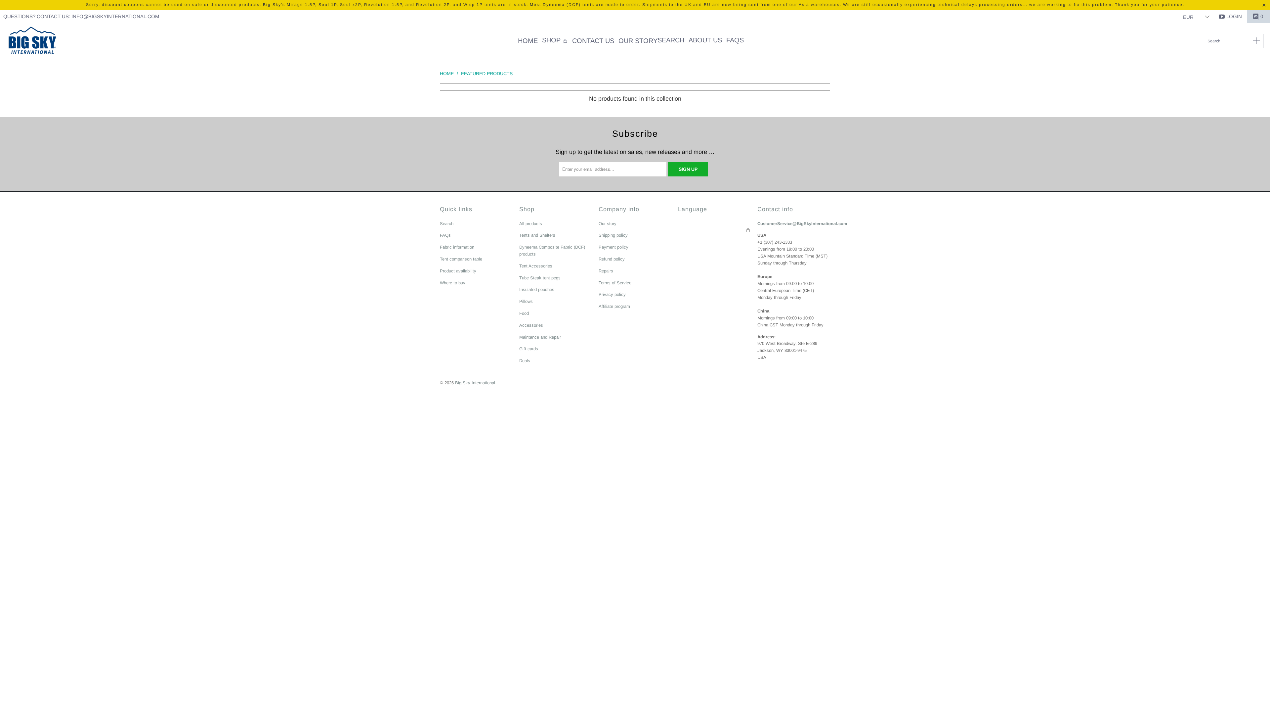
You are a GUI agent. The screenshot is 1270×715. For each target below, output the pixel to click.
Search (446, 223)
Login (1234, 16)
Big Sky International (475, 382)
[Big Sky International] (32, 41)
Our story (607, 223)
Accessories (531, 325)
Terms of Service (615, 282)
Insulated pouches (536, 289)
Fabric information (457, 247)
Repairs (606, 270)
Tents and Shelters (537, 235)
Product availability (458, 270)
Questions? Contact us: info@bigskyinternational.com (81, 16)
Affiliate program (614, 306)
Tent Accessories (535, 265)
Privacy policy (612, 294)
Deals (524, 360)
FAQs (445, 235)
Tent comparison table (461, 259)
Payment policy (613, 247)
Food (524, 313)
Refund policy (612, 259)
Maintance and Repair (540, 337)
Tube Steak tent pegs (540, 277)
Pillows (526, 301)
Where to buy (452, 282)
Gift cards (528, 348)
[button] (555, 40)
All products (530, 223)
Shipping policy (613, 235)
